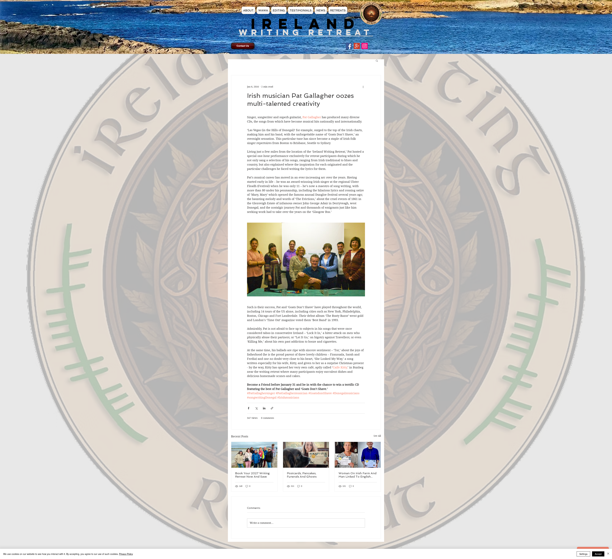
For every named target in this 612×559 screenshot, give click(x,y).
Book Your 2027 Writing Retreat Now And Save (252, 475)
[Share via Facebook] (248, 408)
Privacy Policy (126, 553)
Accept (598, 553)
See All (377, 435)
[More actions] (363, 87)
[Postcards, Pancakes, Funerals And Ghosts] (306, 455)
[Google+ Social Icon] (357, 46)
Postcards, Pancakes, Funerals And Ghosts (302, 475)
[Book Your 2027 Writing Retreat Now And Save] (254, 455)
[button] (376, 60)
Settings (583, 553)
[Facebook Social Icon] (349, 46)
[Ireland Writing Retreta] (364, 46)
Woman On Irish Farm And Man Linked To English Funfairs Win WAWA (357, 475)
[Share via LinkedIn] (264, 408)
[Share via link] (271, 408)
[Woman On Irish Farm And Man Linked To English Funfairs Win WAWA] (358, 455)
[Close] (608, 553)
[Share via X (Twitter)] (256, 408)
